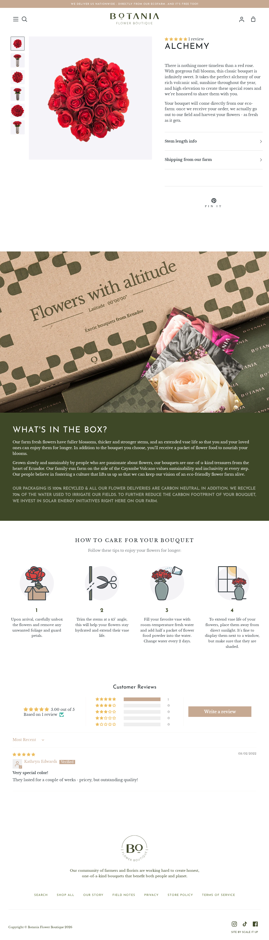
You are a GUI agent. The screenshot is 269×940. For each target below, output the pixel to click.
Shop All (65, 895)
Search (41, 895)
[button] (176, 39)
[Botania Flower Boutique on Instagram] (234, 924)
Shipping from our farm (188, 159)
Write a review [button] (220, 711)
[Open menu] (16, 19)
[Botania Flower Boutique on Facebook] (255, 924)
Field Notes (123, 895)
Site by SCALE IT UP (244, 932)
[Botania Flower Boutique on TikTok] (244, 924)
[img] (24, 754)
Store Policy (180, 895)
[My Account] (241, 19)
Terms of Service (218, 895)
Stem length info (181, 141)
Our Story (93, 895)
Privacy (151, 895)
